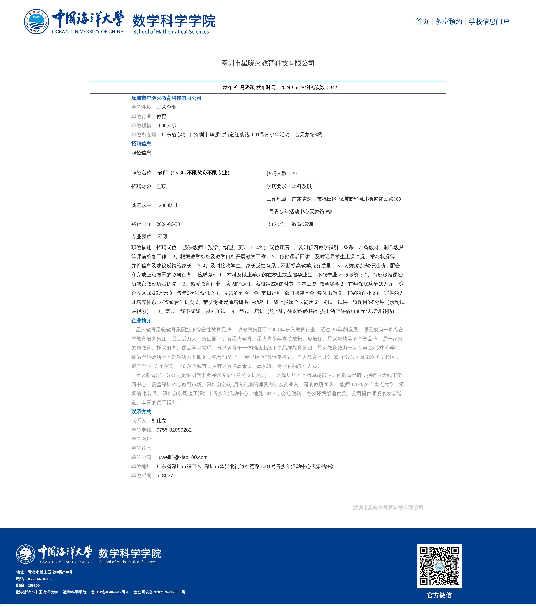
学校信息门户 (489, 21)
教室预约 (449, 21)
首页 (422, 21)
